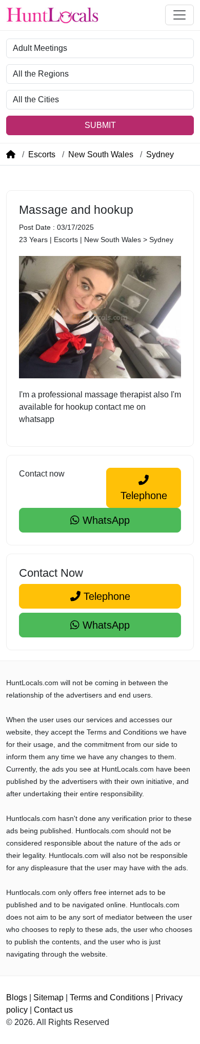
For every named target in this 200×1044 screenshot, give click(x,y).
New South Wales (100, 154)
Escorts (41, 154)
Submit (100, 125)
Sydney (160, 154)
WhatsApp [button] (104, 520)
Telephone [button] (144, 495)
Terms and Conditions (109, 997)
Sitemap (48, 997)
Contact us (53, 1009)
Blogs (16, 997)
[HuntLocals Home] (52, 15)
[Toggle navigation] (179, 15)
